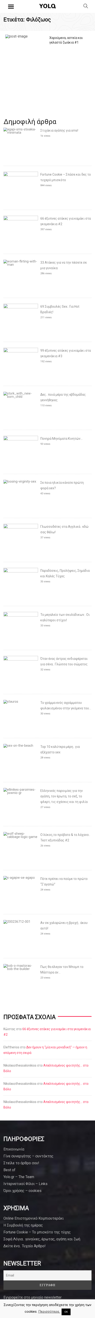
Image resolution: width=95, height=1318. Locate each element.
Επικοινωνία (13, 1149)
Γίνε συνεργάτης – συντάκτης (28, 1156)
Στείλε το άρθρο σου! (21, 1163)
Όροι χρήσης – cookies (22, 1190)
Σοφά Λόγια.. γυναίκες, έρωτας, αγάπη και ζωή (41, 1239)
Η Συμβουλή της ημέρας (23, 1225)
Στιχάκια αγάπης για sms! (59, 130)
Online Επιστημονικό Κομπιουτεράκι (33, 1218)
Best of (9, 1170)
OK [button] (66, 1311)
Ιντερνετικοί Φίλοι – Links (25, 1184)
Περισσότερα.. (49, 1311)
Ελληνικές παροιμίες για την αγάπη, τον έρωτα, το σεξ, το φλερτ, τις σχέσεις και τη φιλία (64, 796)
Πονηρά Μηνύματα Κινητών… (61, 438)
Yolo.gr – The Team (18, 1177)
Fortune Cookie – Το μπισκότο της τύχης (37, 1232)
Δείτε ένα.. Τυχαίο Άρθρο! (24, 1246)
